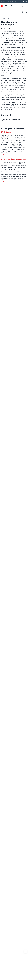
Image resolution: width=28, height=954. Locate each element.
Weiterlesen (4, 155)
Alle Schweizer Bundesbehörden (9, 1)
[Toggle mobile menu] (26, 6)
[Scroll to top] (25, 951)
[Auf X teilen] (26, 12)
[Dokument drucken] (22, 12)
